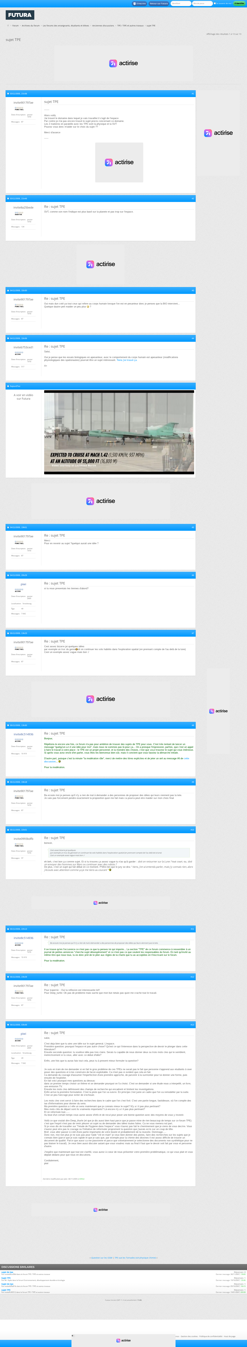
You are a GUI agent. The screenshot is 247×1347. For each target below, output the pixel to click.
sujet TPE (5, 1290)
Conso (176, 1336)
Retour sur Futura (159, 3)
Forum (15, 25)
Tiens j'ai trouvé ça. (127, 360)
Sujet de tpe (7, 1284)
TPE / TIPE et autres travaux (130, 25)
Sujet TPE (6, 1278)
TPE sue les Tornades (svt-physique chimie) (135, 1257)
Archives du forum (31, 25)
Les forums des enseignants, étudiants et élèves (66, 25)
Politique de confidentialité (210, 1336)
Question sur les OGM (101, 1257)
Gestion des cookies (189, 1336)
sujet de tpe (7, 1272)
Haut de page (229, 1336)
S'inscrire (139, 3)
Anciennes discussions (103, 25)
